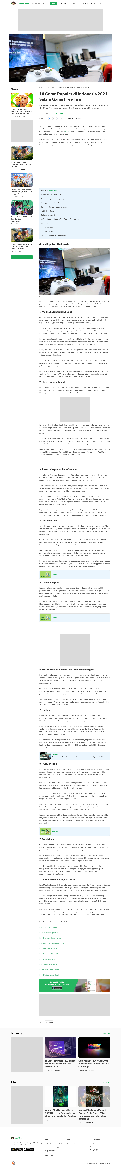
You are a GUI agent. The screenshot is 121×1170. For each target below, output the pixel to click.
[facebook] (90, 1150)
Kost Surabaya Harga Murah (50, 948)
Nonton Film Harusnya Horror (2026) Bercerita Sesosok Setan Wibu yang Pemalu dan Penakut (60, 1113)
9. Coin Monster (47, 231)
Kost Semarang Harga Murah (50, 954)
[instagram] (97, 1150)
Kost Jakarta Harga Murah (49, 932)
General (47, 87)
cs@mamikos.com (96, 1143)
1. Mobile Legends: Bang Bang (52, 199)
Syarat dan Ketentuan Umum (75, 1147)
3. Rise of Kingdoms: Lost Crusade (54, 207)
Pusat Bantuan (49, 1155)
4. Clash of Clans (47, 211)
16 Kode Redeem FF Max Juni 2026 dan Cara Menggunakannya (21, 219)
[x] (94, 1150)
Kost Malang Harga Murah (49, 959)
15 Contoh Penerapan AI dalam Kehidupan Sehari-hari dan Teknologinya (60, 1063)
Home (41, 87)
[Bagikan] (50, 118)
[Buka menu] (108, 3)
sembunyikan (53, 191)
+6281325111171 (97, 1147)
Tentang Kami (49, 1143)
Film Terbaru (59, 1120)
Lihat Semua (21, 257)
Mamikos (59, 113)
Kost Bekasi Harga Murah (49, 970)
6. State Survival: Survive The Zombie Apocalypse (60, 219)
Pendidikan (103, 3)
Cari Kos (63, 3)
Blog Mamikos (60, 1143)
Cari (53, 3)
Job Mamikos (49, 1147)
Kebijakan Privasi (72, 1143)
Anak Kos (93, 3)
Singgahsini (59, 1147)
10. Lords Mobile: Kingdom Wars (53, 235)
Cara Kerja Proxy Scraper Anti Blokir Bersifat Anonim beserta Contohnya (93, 1063)
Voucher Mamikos (74, 3)
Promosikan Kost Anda (50, 1151)
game (67, 131)
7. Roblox (44, 223)
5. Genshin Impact (48, 215)
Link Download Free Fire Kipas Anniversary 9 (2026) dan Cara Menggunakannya (21, 192)
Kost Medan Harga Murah (49, 975)
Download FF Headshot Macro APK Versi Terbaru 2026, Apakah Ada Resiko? (21, 246)
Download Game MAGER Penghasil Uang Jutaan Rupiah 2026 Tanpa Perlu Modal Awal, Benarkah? (21, 111)
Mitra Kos (85, 3)
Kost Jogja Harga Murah (48, 927)
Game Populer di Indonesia (51, 195)
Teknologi (57, 1070)
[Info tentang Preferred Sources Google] (84, 118)
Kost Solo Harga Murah (48, 964)
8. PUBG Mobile (47, 227)
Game (23, 116)
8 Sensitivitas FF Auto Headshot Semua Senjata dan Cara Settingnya (21, 164)
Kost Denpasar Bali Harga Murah (52, 943)
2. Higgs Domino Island (50, 203)
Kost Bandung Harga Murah (50, 938)
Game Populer (49, 1022)
